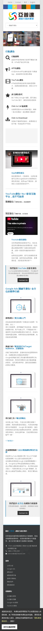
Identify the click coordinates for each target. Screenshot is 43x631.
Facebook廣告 (12, 606)
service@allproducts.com (16, 554)
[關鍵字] (10, 7)
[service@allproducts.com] (37, 7)
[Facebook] (5, 7)
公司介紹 (10, 566)
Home (10, 2)
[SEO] (24, 7)
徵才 (25, 2)
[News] (33, 7)
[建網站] (14, 7)
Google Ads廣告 (12, 602)
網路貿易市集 (11, 575)
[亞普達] (28, 7)
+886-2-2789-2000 (14, 551)
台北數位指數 (11, 599)
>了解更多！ (10, 441)
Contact (18, 2)
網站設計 (10, 572)
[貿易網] (19, 7)
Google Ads (11, 569)
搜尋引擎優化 (11, 578)
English (32, 2)
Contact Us (23, 280)
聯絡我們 (10, 582)
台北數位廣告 (11, 596)
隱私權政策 (11, 585)
